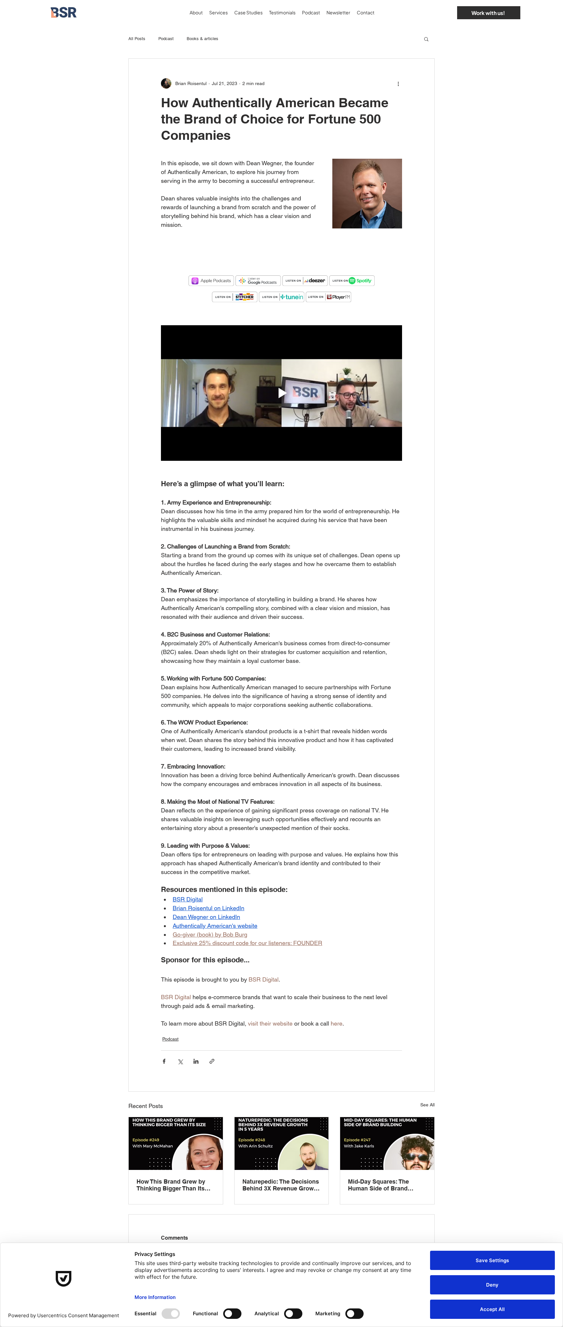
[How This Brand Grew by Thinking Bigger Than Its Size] (176, 1143)
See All (427, 1104)
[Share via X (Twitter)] (180, 1061)
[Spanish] (445, 12)
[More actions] (398, 83)
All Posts (136, 38)
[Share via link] (212, 1061)
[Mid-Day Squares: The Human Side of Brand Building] (387, 1143)
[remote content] (281, 253)
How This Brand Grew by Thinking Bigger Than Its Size (171, 1185)
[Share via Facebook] (164, 1061)
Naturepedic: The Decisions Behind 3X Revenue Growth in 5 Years (280, 1185)
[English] (434, 12)
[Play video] (281, 393)
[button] (426, 38)
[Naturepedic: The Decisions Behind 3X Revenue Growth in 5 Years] (282, 1143)
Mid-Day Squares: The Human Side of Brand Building (378, 1185)
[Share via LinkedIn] (196, 1061)
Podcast (166, 38)
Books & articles (202, 38)
